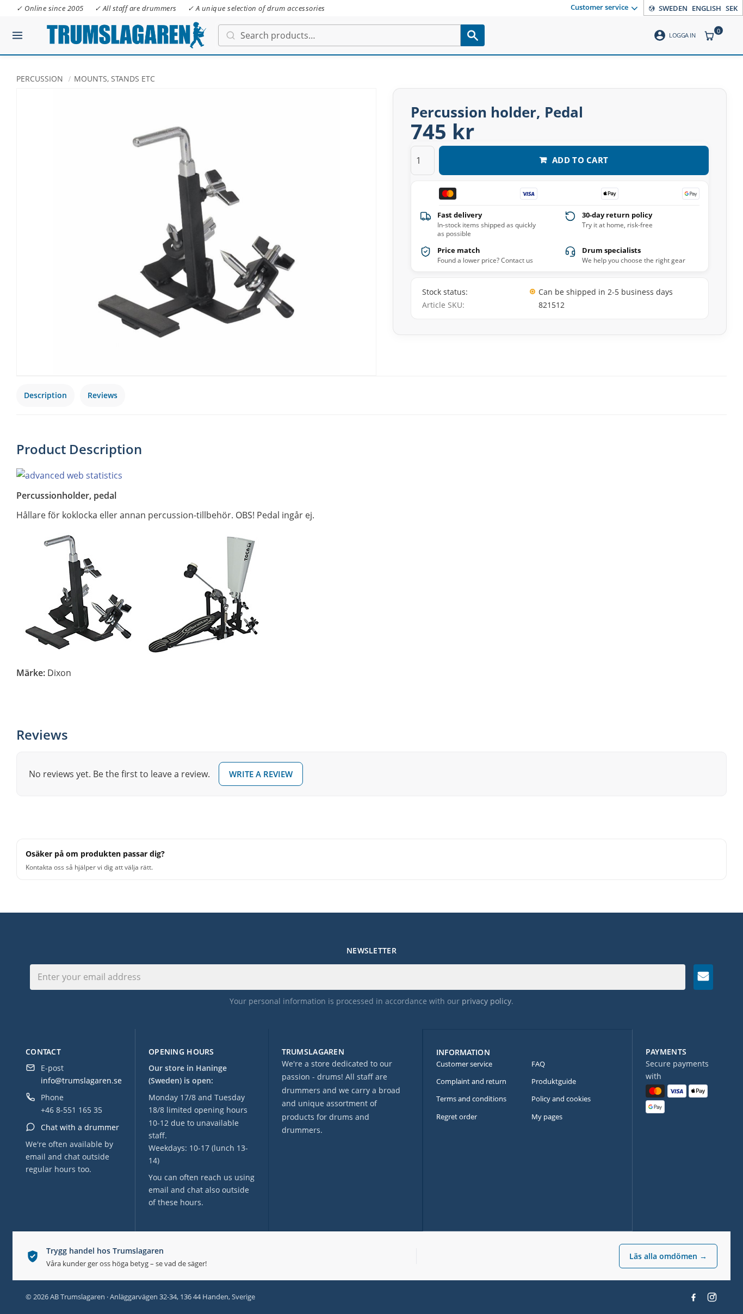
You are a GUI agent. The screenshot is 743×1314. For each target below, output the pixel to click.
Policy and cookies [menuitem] (561, 1099)
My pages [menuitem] (546, 1116)
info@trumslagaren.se (81, 1080)
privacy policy (486, 1001)
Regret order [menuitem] (456, 1116)
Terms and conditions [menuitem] (471, 1099)
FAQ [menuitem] (538, 1064)
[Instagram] (712, 1297)
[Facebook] (693, 1297)
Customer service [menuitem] (599, 7)
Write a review (261, 773)
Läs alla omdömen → (668, 1256)
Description (45, 395)
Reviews (102, 395)
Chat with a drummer (80, 1127)
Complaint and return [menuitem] (471, 1081)
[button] (17, 31)
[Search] (473, 35)
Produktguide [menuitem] (553, 1081)
